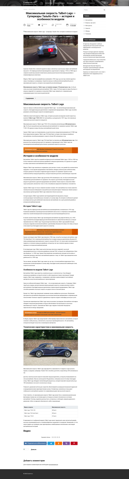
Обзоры (85, 3)
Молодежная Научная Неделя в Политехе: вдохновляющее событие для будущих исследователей (93, 67)
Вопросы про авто (59, 3)
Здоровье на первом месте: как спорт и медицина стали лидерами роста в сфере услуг (94, 73)
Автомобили (48, 3)
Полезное (92, 3)
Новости (78, 3)
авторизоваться (53, 464)
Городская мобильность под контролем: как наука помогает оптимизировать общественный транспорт (94, 61)
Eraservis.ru (29, 2)
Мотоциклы (70, 3)
